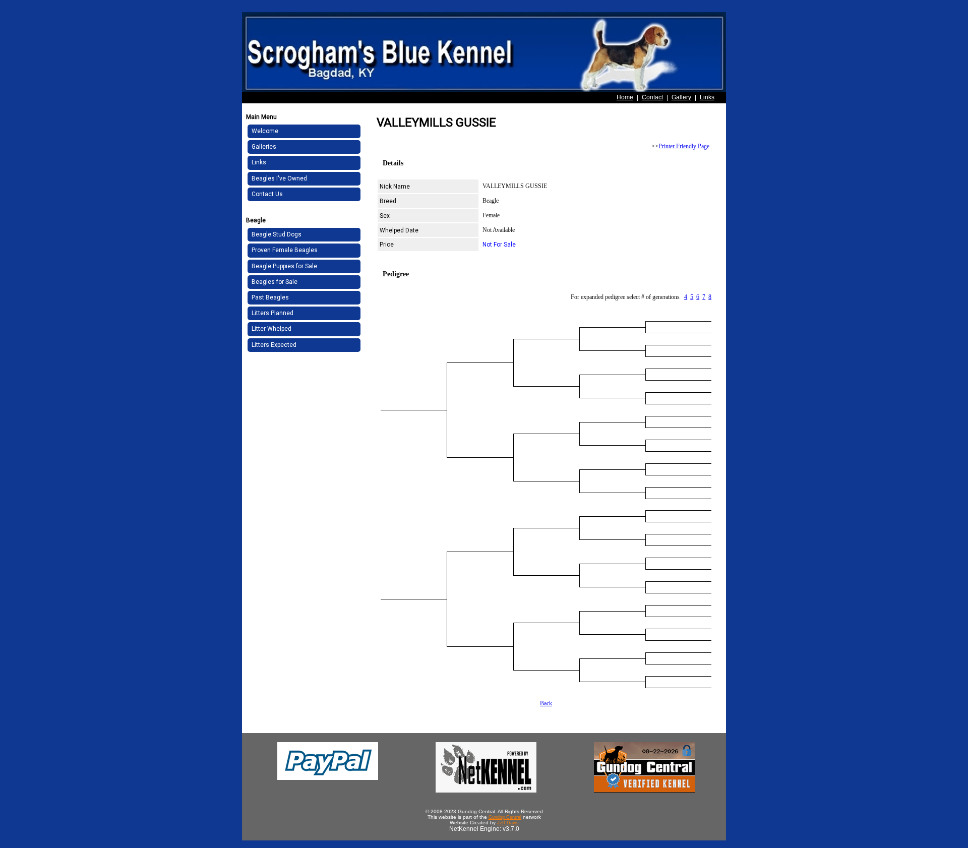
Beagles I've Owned (279, 178)
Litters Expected (274, 344)
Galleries (264, 146)
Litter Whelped (271, 328)
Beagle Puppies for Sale (284, 266)
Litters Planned (272, 313)
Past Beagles (270, 297)
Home (625, 97)
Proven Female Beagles (285, 250)
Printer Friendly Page (683, 146)
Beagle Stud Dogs (276, 234)
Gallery (681, 97)
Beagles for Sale (274, 281)
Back (546, 703)
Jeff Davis (508, 822)
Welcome (265, 131)
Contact (652, 97)
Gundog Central (505, 817)
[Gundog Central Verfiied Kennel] (644, 791)
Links (707, 97)
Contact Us (267, 194)
